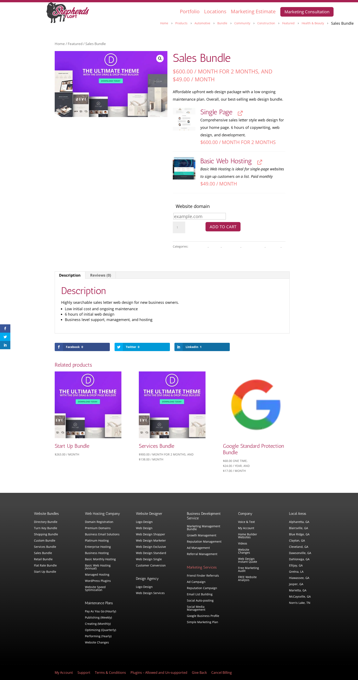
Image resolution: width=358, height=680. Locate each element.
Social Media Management (196, 608)
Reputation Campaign (202, 588)
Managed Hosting (97, 574)
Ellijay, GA (296, 565)
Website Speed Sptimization (95, 589)
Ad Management (198, 548)
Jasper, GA (296, 584)
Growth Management (201, 535)
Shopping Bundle (46, 534)
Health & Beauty (185, 254)
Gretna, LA (296, 572)
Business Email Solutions (102, 534)
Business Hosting (97, 553)
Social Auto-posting (200, 600)
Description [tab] (70, 275)
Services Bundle (45, 547)
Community (232, 246)
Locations (215, 11)
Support (83, 673)
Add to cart (223, 227)
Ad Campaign (196, 582)
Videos (242, 543)
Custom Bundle (44, 540)
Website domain (193, 206)
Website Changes (97, 642)
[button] (160, 58)
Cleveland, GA (298, 547)
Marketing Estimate (253, 11)
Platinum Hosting (97, 540)
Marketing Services (202, 567)
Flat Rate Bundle (45, 565)
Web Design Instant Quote (247, 560)
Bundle (215, 246)
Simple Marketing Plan (202, 622)
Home (60, 43)
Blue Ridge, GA (299, 534)
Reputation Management (204, 541)
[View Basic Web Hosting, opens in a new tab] (258, 161)
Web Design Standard (151, 553)
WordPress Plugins (98, 581)
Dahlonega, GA (299, 559)
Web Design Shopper (150, 534)
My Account (246, 528)
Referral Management (202, 554)
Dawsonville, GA (300, 553)
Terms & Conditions (110, 673)
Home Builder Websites (247, 536)
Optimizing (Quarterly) (100, 630)
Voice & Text (246, 522)
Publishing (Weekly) (98, 617)
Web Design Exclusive (151, 547)
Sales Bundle (43, 553)
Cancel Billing (221, 673)
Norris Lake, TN (299, 603)
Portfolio (190, 11)
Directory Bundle (45, 522)
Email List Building (200, 594)
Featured (75, 43)
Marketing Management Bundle (203, 528)
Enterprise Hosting (98, 547)
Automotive (198, 246)
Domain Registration (99, 522)
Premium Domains (98, 528)
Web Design (144, 528)
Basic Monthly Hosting (100, 559)
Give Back (199, 673)
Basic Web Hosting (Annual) (98, 567)
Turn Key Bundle (45, 528)
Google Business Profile (203, 616)
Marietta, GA (297, 590)
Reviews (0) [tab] (100, 275)
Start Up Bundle (45, 572)
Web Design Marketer (151, 540)
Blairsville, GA (298, 528)
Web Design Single (149, 559)
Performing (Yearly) (98, 636)
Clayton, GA (297, 540)
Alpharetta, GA (299, 522)
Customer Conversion (151, 565)
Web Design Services (150, 593)
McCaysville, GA (300, 596)
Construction (253, 246)
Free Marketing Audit (248, 569)
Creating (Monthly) (98, 624)
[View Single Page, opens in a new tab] (239, 112)
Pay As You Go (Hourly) (100, 611)
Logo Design (144, 522)
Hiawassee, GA (299, 578)
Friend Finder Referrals (203, 575)
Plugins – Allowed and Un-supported (159, 673)
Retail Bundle (43, 559)
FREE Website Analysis (247, 579)
